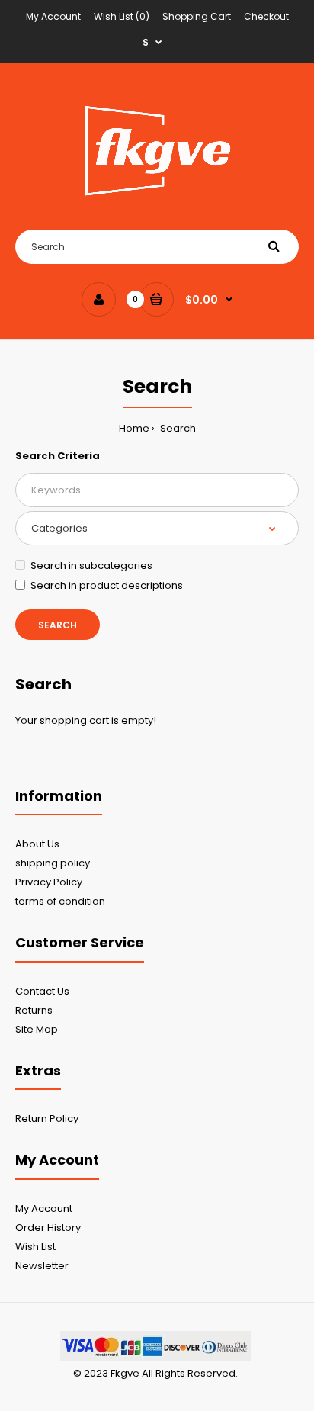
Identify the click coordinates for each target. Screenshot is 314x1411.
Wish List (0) (121, 16)
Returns (34, 1010)
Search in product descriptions (106, 585)
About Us (37, 844)
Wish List (35, 1246)
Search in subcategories (91, 565)
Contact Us (42, 991)
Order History (48, 1227)
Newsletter (42, 1265)
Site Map (36, 1029)
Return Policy (46, 1118)
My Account (53, 16)
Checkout (266, 16)
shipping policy (52, 863)
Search (177, 428)
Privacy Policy (48, 882)
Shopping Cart (196, 16)
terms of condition (60, 901)
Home (134, 428)
